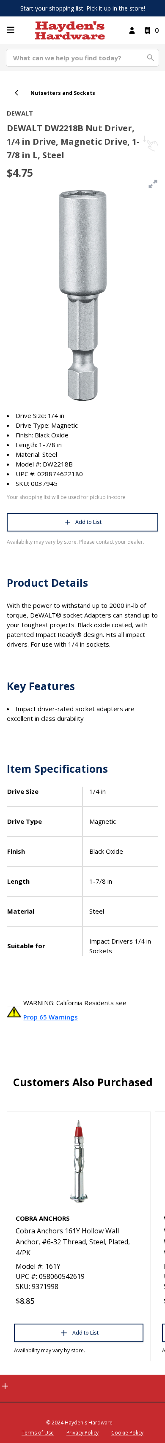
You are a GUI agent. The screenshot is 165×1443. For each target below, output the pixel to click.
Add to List (88, 522)
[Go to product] (79, 1161)
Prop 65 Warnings (50, 1017)
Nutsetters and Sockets (62, 93)
